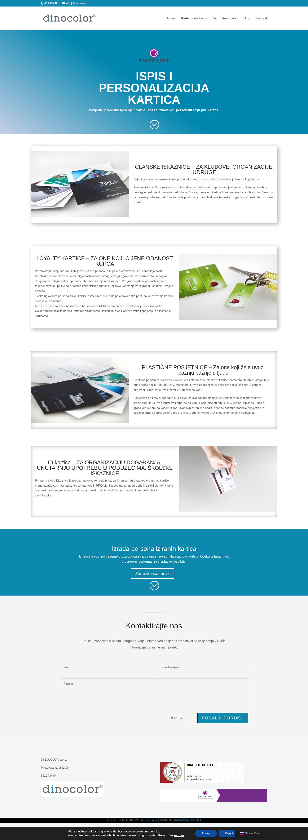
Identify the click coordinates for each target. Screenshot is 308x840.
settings (179, 835)
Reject (229, 833)
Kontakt (261, 18)
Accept (206, 833)
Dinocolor (151, 820)
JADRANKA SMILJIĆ (187, 820)
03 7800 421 (51, 3)
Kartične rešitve (192, 18)
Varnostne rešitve (225, 18)
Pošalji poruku (223, 718)
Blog (247, 18)
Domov (171, 18)
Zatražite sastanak (152, 573)
